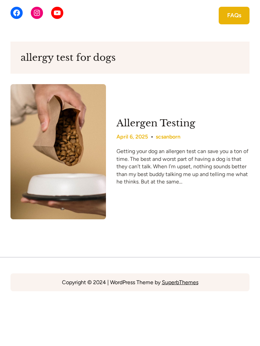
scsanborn (168, 136)
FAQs (234, 15)
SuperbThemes (180, 282)
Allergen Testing (155, 123)
